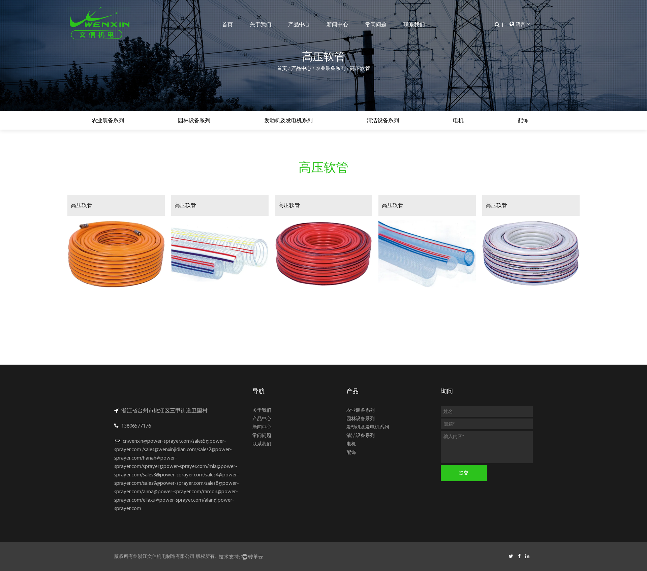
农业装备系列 (330, 68)
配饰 (523, 120)
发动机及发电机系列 (288, 120)
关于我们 (260, 24)
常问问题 (376, 24)
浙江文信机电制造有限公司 (166, 556)
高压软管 (81, 205)
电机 (458, 120)
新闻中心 (337, 24)
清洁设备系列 (383, 120)
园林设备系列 (194, 120)
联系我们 (414, 24)
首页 (227, 24)
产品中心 (299, 24)
